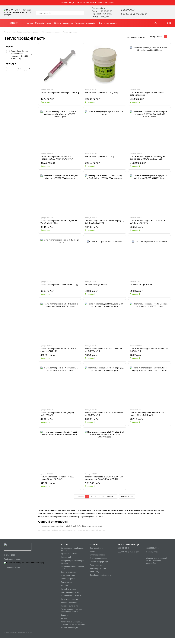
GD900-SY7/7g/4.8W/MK (141, 284)
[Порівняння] (161, 12)
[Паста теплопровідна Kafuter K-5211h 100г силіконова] (149, 65)
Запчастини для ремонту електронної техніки (71, 610)
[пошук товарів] (82, 13)
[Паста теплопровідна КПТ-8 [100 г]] (104, 65)
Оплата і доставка (43, 23)
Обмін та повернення (63, 23)
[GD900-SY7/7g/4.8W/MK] (149, 257)
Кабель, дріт (66, 557)
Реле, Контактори (68, 589)
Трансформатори (68, 575)
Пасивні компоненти (69, 606)
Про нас (29, 23)
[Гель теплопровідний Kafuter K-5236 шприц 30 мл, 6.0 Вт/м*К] (149, 385)
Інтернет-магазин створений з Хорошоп (18, 632)
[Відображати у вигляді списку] (169, 36)
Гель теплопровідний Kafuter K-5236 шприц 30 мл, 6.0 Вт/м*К (147, 413)
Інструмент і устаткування (72, 599)
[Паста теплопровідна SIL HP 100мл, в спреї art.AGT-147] (59, 321)
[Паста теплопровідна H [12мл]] (104, 129)
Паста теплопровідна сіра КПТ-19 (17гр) (59, 284)
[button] (173, 3)
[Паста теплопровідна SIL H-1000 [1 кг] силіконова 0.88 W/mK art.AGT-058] (149, 129)
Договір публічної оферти (100, 575)
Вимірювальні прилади (70, 592)
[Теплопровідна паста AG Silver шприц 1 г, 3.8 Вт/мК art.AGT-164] (104, 193)
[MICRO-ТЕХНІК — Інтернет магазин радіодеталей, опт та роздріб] (17, 547)
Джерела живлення (69, 572)
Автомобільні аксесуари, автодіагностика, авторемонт (73, 623)
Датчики (64, 586)
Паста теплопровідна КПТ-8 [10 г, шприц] (59, 92)
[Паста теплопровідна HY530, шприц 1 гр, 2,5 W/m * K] (149, 321)
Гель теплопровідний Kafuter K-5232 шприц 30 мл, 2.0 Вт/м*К (57, 478)
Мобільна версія (13, 568)
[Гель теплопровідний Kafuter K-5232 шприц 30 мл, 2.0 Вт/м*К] (59, 450)
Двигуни (64, 615)
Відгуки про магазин (108, 23)
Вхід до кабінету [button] (96, 548)
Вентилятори (66, 582)
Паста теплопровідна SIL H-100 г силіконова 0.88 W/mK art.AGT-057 (56, 157)
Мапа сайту (94, 572)
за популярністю (134, 37)
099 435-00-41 (128, 10)
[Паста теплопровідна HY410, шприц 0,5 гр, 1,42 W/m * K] (104, 321)
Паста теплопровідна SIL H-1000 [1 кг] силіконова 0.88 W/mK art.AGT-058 (147, 157)
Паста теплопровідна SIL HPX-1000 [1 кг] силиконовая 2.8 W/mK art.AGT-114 (104, 478)
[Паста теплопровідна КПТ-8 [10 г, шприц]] (59, 65)
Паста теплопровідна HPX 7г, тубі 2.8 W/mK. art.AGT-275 (147, 221)
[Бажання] (154, 12)
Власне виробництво (69, 628)
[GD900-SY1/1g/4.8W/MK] (104, 257)
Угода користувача (97, 565)
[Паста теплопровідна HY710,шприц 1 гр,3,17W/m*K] (59, 385)
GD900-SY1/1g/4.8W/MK (96, 284)
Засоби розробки (68, 579)
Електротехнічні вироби (71, 596)
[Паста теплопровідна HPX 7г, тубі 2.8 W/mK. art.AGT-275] (149, 193)
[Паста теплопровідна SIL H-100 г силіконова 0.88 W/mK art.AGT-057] (59, 129)
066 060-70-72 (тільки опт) (134, 14)
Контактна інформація (85, 23)
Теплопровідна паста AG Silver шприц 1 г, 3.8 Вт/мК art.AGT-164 (104, 221)
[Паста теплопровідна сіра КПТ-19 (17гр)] (59, 257)
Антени (64, 618)
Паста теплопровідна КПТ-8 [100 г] (101, 92)
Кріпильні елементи (69, 554)
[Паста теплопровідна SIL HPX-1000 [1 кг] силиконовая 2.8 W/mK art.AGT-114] (104, 450)
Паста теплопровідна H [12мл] (99, 156)
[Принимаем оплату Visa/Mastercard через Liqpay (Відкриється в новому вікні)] (24, 563)
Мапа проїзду (151, 563)
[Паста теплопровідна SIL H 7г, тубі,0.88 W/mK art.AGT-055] (59, 193)
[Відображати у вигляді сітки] (165, 36)
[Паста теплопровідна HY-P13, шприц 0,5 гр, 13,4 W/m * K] (104, 385)
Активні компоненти (69, 602)
